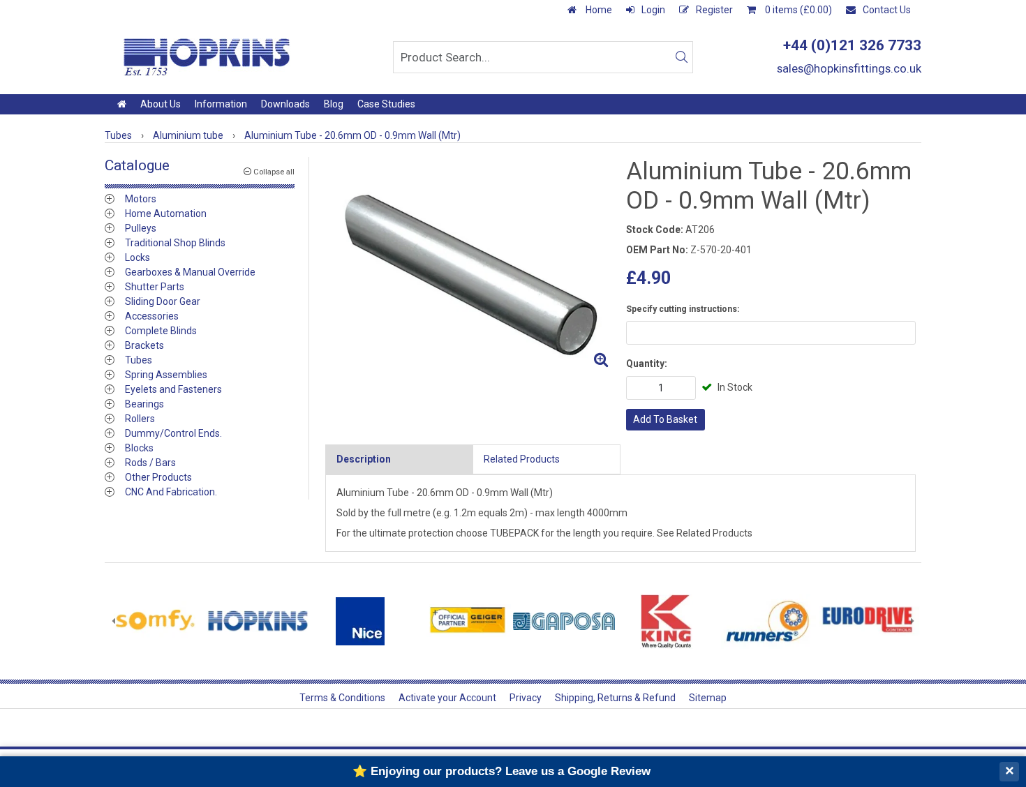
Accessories (152, 316)
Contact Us (887, 9)
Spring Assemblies (166, 374)
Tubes (138, 360)
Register (714, 9)
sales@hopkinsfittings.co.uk (849, 68)
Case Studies (386, 104)
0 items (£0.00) (797, 9)
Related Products (522, 459)
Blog (333, 104)
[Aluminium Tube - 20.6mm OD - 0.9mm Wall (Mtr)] (470, 265)
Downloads (285, 104)
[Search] (681, 57)
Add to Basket (665, 419)
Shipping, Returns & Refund (615, 697)
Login (653, 9)
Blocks (139, 448)
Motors (140, 198)
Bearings (144, 404)
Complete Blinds (161, 330)
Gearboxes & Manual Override (190, 272)
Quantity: (646, 363)
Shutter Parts (154, 286)
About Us (160, 104)
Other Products (158, 477)
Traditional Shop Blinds (175, 242)
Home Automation (166, 213)
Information (221, 104)
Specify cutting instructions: (682, 309)
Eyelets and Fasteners (173, 389)
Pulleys (140, 228)
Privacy (526, 697)
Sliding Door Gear (162, 301)
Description (363, 459)
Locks (137, 257)
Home (597, 9)
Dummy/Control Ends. (173, 433)
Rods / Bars (150, 462)
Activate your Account (447, 697)
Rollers (140, 418)
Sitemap (708, 697)
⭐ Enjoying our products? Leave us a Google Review (501, 771)
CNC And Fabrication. (171, 491)
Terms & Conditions (342, 697)
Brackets (144, 345)
